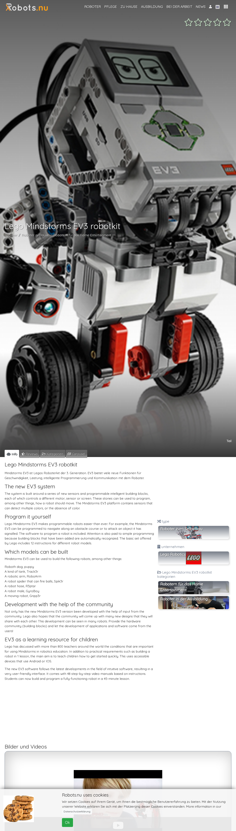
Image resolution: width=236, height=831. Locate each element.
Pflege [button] (110, 6)
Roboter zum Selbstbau (181, 528)
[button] (225, 6)
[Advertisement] (193, 488)
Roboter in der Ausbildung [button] (184, 598)
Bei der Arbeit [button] (179, 6)
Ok (67, 822)
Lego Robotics (173, 554)
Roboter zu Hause (35, 235)
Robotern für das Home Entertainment (82, 235)
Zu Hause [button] (129, 6)
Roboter (11, 235)
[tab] (12, 454)
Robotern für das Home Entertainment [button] (181, 586)
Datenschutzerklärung (77, 811)
